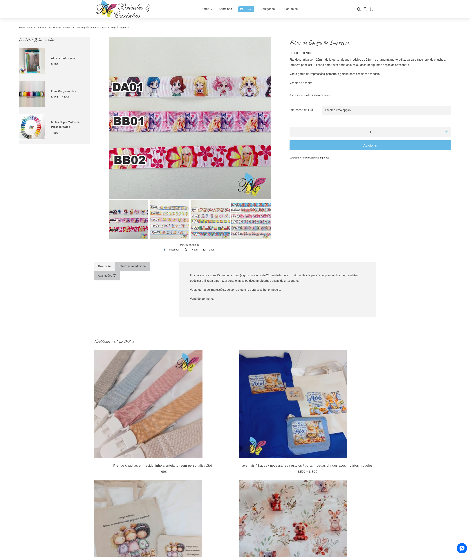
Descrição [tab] (104, 266)
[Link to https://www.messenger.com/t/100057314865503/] (462, 548)
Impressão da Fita (301, 109)
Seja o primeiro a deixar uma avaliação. (310, 95)
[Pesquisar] (359, 9)
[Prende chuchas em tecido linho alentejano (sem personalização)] (162, 404)
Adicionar (370, 145)
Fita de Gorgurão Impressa (315, 157)
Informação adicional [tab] (133, 266)
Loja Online (125, 341)
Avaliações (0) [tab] (107, 275)
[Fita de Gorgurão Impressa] (190, 118)
